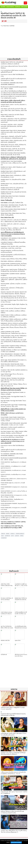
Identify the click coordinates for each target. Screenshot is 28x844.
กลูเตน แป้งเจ (18, 640)
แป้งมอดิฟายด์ (3, 537)
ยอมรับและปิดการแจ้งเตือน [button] (16, 842)
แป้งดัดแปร (12, 533)
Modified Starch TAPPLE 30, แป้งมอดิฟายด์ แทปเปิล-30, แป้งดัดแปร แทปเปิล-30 (21, 600)
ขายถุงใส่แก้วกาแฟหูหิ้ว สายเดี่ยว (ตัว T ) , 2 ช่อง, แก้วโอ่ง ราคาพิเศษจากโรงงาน (21, 585)
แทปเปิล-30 (17, 535)
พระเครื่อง (3, 7)
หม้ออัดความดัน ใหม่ (5, 640)
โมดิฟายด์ (3, 533)
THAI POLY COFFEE (8, 25)
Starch (2, 535)
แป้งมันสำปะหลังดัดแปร (20, 533)
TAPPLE (21, 535)
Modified (7, 533)
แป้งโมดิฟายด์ (7, 535)
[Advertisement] (14, 42)
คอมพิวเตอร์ (17, 7)
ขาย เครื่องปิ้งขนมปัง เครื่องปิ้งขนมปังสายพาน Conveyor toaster (21, 628)
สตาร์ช (12, 535)
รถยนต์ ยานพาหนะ (10, 7)
